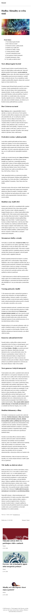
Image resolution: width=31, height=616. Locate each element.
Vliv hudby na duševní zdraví (13, 59)
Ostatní (28, 520)
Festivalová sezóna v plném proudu (14, 45)
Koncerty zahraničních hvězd (13, 53)
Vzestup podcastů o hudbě (12, 51)
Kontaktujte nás (16, 514)
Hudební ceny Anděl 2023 (12, 47)
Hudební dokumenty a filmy (13, 57)
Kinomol (4, 2)
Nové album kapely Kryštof (13, 41)
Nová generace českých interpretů (14, 55)
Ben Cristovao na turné (11, 43)
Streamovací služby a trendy (13, 49)
